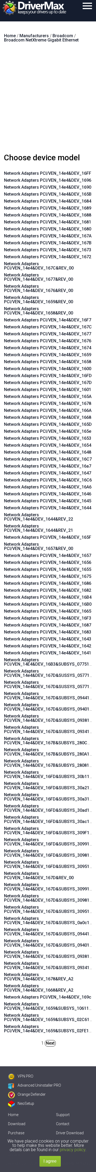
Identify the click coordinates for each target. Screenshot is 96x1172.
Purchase (16, 1133)
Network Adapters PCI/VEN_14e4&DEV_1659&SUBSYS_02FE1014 (50, 1028)
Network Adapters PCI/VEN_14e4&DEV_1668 (47, 417)
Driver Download (70, 1133)
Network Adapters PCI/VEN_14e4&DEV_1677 (47, 333)
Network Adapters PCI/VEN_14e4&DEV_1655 (47, 569)
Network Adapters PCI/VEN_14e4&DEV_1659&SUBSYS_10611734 (50, 1006)
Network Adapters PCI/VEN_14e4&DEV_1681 (47, 222)
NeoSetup (26, 1103)
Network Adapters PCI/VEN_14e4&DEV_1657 (47, 555)
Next (50, 1043)
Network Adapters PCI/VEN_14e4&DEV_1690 (47, 187)
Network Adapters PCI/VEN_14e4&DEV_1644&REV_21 (38, 528)
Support (63, 1115)
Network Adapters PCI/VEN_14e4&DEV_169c (47, 997)
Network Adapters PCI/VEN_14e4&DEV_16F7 (47, 320)
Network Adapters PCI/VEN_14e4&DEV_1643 (47, 639)
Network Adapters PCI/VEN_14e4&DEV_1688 (47, 215)
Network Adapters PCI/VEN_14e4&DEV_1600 (47, 368)
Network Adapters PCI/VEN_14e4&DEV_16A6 (47, 487)
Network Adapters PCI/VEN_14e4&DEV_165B (47, 194)
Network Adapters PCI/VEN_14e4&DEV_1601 (47, 389)
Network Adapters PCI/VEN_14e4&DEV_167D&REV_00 (39, 875)
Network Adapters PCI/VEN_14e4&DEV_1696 (47, 180)
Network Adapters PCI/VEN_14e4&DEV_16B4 (47, 597)
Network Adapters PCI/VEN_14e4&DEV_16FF (47, 173)
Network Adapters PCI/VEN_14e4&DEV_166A (47, 410)
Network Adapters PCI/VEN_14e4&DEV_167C (48, 326)
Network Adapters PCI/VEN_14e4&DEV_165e (47, 431)
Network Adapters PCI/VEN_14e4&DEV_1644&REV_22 (38, 517)
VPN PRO (25, 1076)
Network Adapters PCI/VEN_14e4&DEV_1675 (47, 576)
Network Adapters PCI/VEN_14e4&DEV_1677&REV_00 (38, 277)
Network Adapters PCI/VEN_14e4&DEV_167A (47, 235)
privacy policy (72, 1149)
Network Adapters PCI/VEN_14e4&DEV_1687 (47, 625)
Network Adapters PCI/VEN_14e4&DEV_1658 (47, 361)
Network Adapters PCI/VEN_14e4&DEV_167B (47, 242)
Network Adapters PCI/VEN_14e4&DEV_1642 (47, 645)
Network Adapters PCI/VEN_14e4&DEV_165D (48, 424)
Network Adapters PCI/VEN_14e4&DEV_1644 (47, 507)
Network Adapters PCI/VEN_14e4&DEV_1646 (47, 493)
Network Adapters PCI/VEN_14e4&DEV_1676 (47, 340)
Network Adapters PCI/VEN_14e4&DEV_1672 (47, 256)
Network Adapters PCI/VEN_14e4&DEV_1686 (47, 583)
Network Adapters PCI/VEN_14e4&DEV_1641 (47, 652)
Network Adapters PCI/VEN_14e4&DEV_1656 (47, 562)
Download (16, 1124)
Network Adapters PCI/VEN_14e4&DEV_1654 (47, 445)
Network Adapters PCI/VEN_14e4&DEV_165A (47, 396)
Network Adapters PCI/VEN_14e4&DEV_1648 (47, 452)
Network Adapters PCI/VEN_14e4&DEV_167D (48, 382)
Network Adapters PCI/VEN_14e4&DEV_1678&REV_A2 (38, 976)
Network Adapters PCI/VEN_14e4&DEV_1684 (47, 201)
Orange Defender (32, 1094)
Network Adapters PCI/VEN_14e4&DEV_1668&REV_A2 (38, 988)
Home (13, 1115)
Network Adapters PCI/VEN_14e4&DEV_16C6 (48, 480)
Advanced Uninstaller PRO (39, 1085)
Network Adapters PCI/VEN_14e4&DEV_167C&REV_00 (39, 266)
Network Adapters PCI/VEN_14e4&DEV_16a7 (47, 466)
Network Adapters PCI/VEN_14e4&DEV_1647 (47, 473)
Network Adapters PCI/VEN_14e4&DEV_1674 (47, 347)
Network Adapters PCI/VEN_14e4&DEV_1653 (47, 438)
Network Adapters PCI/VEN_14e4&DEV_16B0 (47, 604)
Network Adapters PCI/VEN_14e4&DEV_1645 (47, 500)
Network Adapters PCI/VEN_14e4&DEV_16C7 (48, 459)
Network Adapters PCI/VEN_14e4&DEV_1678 (47, 403)
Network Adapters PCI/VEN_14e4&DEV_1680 (47, 229)
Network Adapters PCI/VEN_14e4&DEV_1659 (47, 354)
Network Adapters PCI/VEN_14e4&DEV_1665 (47, 611)
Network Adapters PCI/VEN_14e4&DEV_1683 (47, 632)
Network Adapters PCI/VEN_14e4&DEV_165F (47, 537)
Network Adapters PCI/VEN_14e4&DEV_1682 (47, 590)
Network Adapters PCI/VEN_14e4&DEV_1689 (47, 208)
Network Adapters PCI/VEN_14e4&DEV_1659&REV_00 (38, 299)
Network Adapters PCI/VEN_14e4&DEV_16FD (48, 375)
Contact (62, 1124)
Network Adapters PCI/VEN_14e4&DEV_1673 (47, 249)
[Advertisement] (48, 100)
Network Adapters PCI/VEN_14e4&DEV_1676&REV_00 (38, 288)
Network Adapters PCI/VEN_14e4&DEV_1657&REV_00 (38, 546)
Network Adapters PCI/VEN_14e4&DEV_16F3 (47, 618)
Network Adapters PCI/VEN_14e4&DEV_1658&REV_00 (38, 311)
